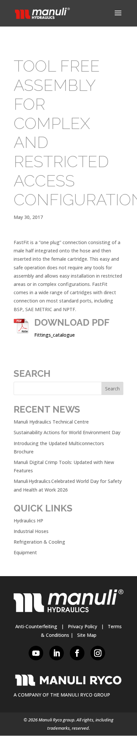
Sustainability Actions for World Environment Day (67, 432)
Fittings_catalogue (54, 335)
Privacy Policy (82, 626)
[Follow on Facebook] (77, 653)
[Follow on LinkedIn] (56, 653)
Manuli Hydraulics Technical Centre (51, 422)
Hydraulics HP (28, 520)
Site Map (86, 635)
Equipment (25, 552)
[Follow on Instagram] (97, 653)
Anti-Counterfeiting (36, 626)
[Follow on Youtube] (36, 653)
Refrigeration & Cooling (39, 542)
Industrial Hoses (31, 531)
